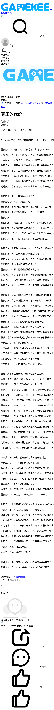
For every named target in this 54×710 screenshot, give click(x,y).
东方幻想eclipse (18, 577)
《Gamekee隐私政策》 (30, 103)
